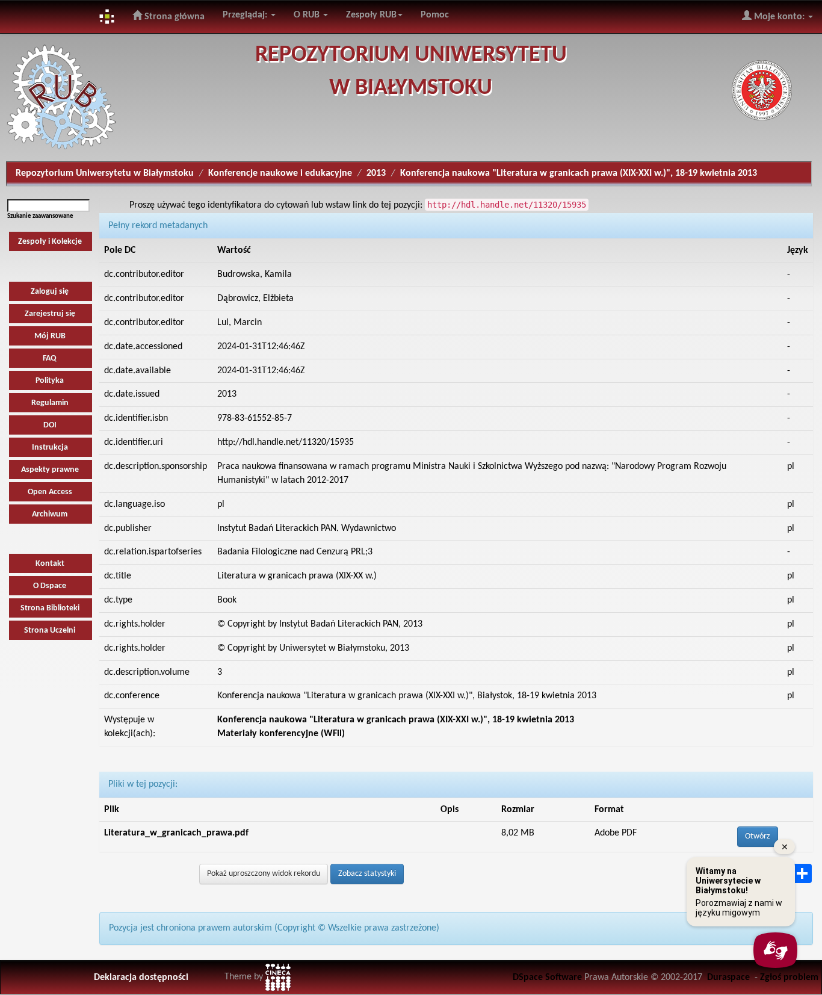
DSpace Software (547, 977)
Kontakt (50, 564)
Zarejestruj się (50, 314)
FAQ (50, 358)
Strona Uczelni (49, 630)
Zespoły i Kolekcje (50, 242)
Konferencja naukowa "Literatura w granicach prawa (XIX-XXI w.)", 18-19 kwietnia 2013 (578, 173)
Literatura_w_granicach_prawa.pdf (176, 833)
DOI (50, 425)
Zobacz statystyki (367, 873)
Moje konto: (779, 17)
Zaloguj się (50, 292)
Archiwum (49, 514)
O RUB (308, 15)
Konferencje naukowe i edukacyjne (280, 173)
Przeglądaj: (246, 15)
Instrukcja (50, 447)
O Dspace (49, 586)
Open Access (50, 492)
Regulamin (50, 403)
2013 (376, 173)
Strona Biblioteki (49, 608)
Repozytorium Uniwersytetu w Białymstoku (105, 173)
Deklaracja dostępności (141, 977)
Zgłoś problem (789, 977)
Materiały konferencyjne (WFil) (281, 734)
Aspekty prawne (50, 470)
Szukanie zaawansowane (40, 216)
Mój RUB (50, 336)
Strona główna (173, 17)
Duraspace (728, 977)
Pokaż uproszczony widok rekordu (263, 873)
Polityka (50, 381)
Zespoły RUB (371, 15)
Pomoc (435, 15)
